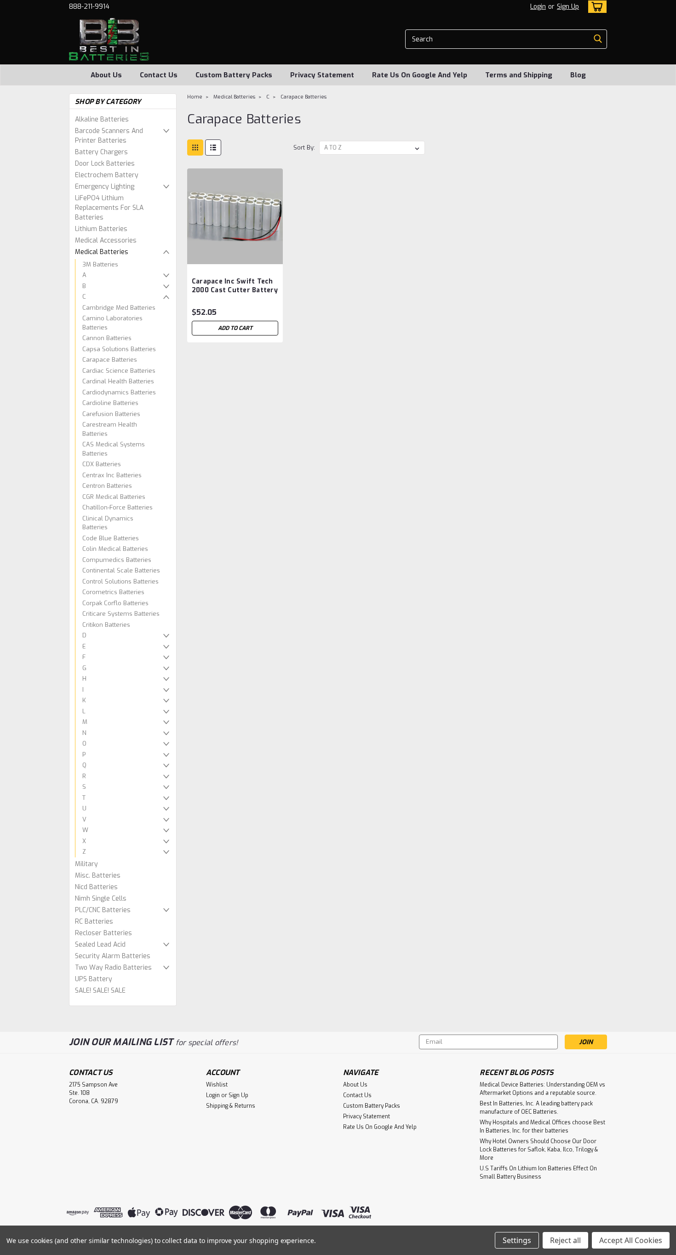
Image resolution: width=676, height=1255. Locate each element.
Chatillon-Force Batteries (117, 507)
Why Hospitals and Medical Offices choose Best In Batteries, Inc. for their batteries (542, 1126)
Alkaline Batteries (102, 119)
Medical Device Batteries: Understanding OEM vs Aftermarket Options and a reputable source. (542, 1089)
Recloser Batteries (103, 933)
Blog (578, 75)
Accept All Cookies (630, 1240)
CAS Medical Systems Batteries (113, 448)
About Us (106, 75)
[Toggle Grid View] (195, 147)
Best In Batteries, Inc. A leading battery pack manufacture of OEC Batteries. (536, 1108)
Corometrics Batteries (113, 592)
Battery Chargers (101, 152)
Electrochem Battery (106, 175)
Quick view (235, 257)
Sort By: (304, 147)
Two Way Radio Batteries (113, 967)
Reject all (565, 1240)
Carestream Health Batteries (109, 429)
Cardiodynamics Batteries (119, 392)
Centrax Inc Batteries (112, 475)
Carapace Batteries (109, 360)
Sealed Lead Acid (100, 944)
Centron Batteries (107, 486)
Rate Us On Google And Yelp (419, 75)
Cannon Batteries (107, 338)
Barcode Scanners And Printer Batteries (109, 136)
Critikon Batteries (106, 625)
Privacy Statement (322, 75)
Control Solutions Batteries (120, 581)
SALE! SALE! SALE (100, 990)
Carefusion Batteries (111, 414)
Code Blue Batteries (110, 538)
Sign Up (568, 6)
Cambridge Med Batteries (118, 308)
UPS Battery (93, 979)
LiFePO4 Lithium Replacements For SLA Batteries (109, 208)
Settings (517, 1240)
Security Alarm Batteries (112, 956)
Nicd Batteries (96, 887)
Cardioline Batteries (110, 403)
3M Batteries (100, 264)
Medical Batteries (101, 252)
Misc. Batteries (97, 875)
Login (538, 6)
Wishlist (217, 1084)
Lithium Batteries (101, 229)
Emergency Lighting (104, 186)
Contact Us (159, 75)
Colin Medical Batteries (115, 549)
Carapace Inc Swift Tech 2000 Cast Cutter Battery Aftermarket (235, 290)
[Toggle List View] (213, 147)
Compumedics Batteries (116, 560)
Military (86, 864)
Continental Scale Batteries (121, 570)
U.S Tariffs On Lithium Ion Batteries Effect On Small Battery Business (538, 1172)
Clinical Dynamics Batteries (107, 523)
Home (194, 96)
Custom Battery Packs (233, 75)
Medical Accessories (106, 240)
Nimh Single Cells (100, 898)
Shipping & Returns (230, 1106)
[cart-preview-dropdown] (595, 6)
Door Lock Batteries (105, 163)
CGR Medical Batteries (113, 497)
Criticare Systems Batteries (121, 614)
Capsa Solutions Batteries (119, 349)
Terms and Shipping (518, 75)
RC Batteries (94, 921)
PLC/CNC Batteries (103, 910)
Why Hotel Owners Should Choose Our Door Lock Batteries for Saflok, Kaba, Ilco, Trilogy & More (539, 1150)
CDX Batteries (101, 464)
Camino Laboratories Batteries (112, 322)
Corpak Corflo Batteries (115, 603)
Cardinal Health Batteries (118, 381)
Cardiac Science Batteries (118, 371)
